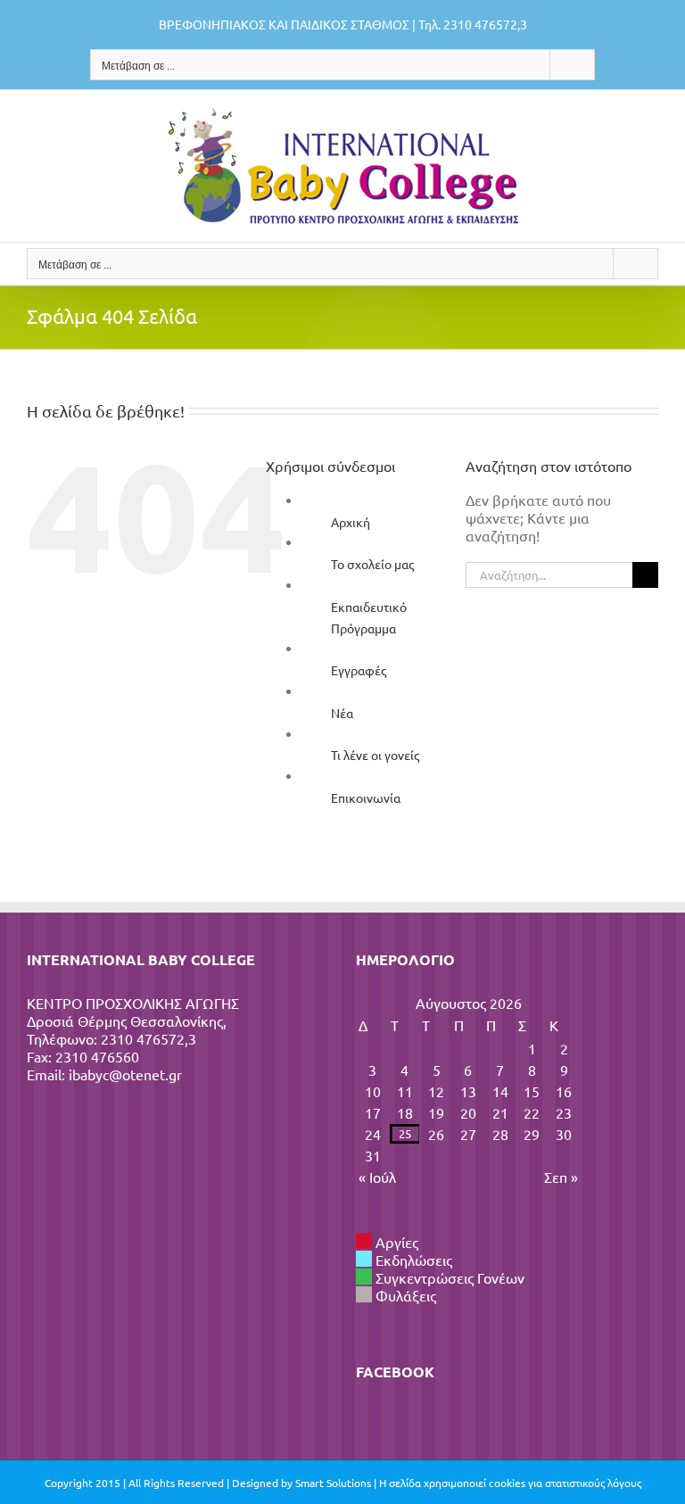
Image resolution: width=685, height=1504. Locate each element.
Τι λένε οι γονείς (375, 755)
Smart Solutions (333, 1482)
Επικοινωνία (365, 797)
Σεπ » (561, 1177)
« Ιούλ (377, 1177)
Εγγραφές (358, 670)
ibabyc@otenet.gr (125, 1074)
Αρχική (350, 522)
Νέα (342, 713)
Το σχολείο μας (372, 564)
